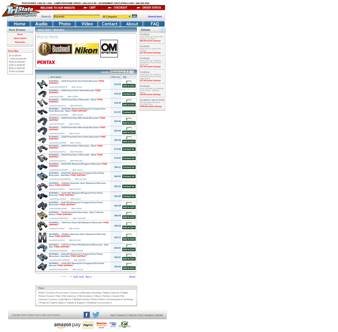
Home (112, 315)
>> (91, 276)
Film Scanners (85, 296)
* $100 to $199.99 (17, 59)
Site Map (159, 315)
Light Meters (65, 299)
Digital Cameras (111, 293)
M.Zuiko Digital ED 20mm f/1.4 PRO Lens (150, 103)
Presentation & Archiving (120, 299)
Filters (98, 296)
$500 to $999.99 (17, 68)
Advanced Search (155, 16)
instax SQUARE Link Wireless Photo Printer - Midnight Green (152, 90)
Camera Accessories (57, 293)
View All (132, 276)
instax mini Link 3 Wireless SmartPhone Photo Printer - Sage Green (151, 76)
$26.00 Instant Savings (150, 41)
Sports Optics (20, 38)
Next (87, 276)
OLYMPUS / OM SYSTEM (152, 100)
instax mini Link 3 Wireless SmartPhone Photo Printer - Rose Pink (151, 62)
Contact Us (122, 315)
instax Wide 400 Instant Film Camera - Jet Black (151, 38)
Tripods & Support (76, 303)
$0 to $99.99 (15, 55)
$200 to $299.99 (17, 62)
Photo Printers (98, 299)
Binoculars (20, 42)
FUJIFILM (144, 34)
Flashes (107, 296)
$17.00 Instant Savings (150, 53)
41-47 (81, 276)
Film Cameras (69, 296)
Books (42, 293)
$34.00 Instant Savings (150, 94)
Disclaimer (149, 315)
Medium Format (81, 299)
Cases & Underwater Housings (85, 293)
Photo (20, 34)
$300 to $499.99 (17, 65)
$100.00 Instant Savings (151, 106)
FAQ (141, 315)
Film (58, 296)
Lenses (53, 299)
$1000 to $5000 (16, 71)
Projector (44, 303)
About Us (133, 315)
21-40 (75, 276)
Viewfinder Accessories (99, 303)
